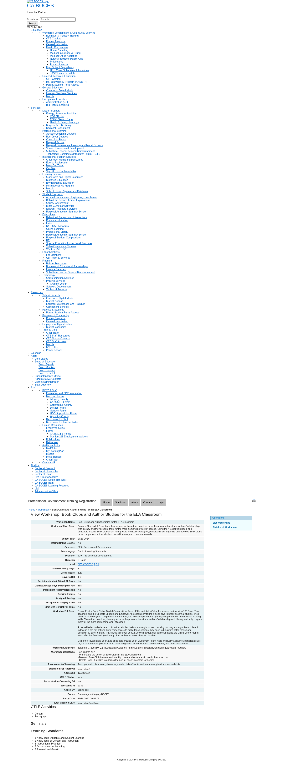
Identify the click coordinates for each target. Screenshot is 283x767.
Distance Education (57, 179)
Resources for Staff (57, 419)
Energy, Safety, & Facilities (61, 113)
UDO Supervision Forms (63, 413)
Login (160, 502)
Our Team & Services (58, 257)
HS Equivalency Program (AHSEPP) (66, 81)
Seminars (120, 502)
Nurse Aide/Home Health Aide (66, 58)
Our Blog (51, 168)
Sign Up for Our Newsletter (61, 171)
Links (49, 223)
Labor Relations (51, 252)
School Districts (51, 295)
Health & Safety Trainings (64, 122)
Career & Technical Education (58, 76)
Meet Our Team (55, 165)
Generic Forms (58, 410)
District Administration (47, 381)
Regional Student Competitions (63, 237)
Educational (48, 214)
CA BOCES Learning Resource (52, 485)
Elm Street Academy (46, 477)
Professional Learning (54, 130)
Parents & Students (53, 309)
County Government (57, 203)
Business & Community (55, 315)
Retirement (52, 442)
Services (36, 107)
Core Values (41, 358)
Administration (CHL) (57, 102)
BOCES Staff (49, 390)
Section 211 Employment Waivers (69, 436)
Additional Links (51, 445)
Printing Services (55, 280)
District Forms (58, 407)
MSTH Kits (52, 347)
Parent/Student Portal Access (62, 84)
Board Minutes (47, 367)
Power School (54, 350)
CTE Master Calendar (58, 338)
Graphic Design (58, 283)
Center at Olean (43, 474)
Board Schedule (47, 373)
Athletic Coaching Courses (61, 133)
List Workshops (221, 522)
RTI (48, 240)
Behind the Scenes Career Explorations (68, 200)
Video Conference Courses (61, 246)
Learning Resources (53, 174)
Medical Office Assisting (63, 55)
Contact (147, 502)
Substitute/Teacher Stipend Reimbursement (70, 151)
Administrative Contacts (48, 378)
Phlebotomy (56, 61)
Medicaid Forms (55, 396)
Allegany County (59, 399)
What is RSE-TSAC (57, 249)
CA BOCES (40, 5)
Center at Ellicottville (46, 471)
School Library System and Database (67, 191)
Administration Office (46, 491)
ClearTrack (52, 459)
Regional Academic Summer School (66, 211)
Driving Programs (55, 41)
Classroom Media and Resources (64, 159)
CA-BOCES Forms (60, 433)
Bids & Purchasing (56, 263)
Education (36, 29)
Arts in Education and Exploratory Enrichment (71, 197)
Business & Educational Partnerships (67, 266)
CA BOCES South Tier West (50, 479)
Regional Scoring (55, 142)
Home (106, 502)
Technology (48, 275)
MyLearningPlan (55, 451)
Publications (53, 439)
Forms (49, 430)
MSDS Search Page (61, 119)
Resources (37, 292)
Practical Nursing (59, 64)
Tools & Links (50, 329)
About (34, 355)
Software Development (58, 286)
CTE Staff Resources (58, 335)
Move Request (54, 456)
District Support (51, 110)
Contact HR (48, 462)
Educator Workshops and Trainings (65, 303)
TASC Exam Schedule (62, 73)
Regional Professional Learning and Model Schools (74, 145)
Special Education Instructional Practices (69, 243)
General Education (52, 87)
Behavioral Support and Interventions (66, 217)
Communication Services (60, 277)
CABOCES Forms (60, 402)
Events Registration (57, 162)
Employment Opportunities (57, 324)
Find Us (35, 465)
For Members (53, 254)
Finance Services (56, 269)
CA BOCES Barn (44, 482)
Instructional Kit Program (60, 185)
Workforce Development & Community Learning (68, 32)
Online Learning (55, 228)
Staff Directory (43, 384)
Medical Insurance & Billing (65, 53)
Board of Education (45, 361)
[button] (34, 27)
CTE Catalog (53, 38)
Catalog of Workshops (225, 527)
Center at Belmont (45, 468)
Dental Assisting (59, 50)
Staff (33, 387)
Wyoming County (59, 416)
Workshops (43, 509)
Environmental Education (60, 182)
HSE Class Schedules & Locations (69, 70)
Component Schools (57, 306)
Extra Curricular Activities (60, 205)
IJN (37, 488)
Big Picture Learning (57, 104)
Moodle (50, 96)
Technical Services (56, 289)
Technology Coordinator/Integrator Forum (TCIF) (73, 153)
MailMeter (51, 448)
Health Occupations (57, 47)
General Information (57, 44)
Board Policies (47, 370)
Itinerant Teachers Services (61, 93)
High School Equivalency (60, 67)
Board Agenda (46, 364)
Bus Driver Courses (57, 136)
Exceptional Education (54, 99)
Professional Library (57, 231)
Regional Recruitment (58, 128)
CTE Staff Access (56, 341)
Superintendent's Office (48, 376)
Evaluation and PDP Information (64, 393)
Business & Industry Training (62, 35)
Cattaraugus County (61, 404)
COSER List (57, 116)
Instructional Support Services (59, 156)
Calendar (36, 352)
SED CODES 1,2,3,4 (88, 564)
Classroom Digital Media (59, 90)
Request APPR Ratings (59, 125)
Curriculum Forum (56, 139)
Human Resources (52, 425)
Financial (47, 260)
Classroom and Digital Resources (64, 177)
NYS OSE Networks (57, 226)
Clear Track (52, 332)
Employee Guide (55, 427)
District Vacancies (56, 327)
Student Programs (52, 194)
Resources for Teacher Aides (62, 422)
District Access (54, 301)
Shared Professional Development (65, 148)
